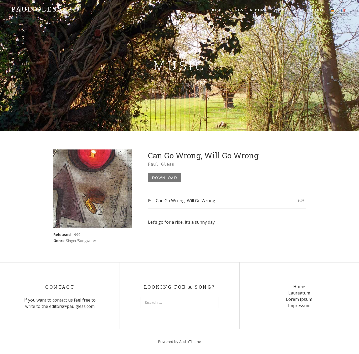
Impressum (299, 305)
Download (164, 177)
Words (281, 9)
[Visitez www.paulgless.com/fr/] (343, 9)
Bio (299, 9)
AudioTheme (190, 341)
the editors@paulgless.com (68, 306)
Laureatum (299, 293)
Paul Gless (37, 9)
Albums (258, 9)
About (316, 9)
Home (216, 9)
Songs (236, 9)
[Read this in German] (332, 9)
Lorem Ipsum (299, 299)
